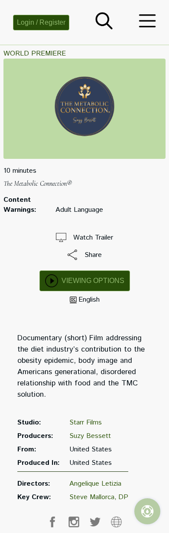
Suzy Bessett (90, 436)
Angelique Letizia (95, 484)
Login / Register (41, 22)
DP (123, 497)
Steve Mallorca (91, 497)
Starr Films (85, 423)
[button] (104, 28)
